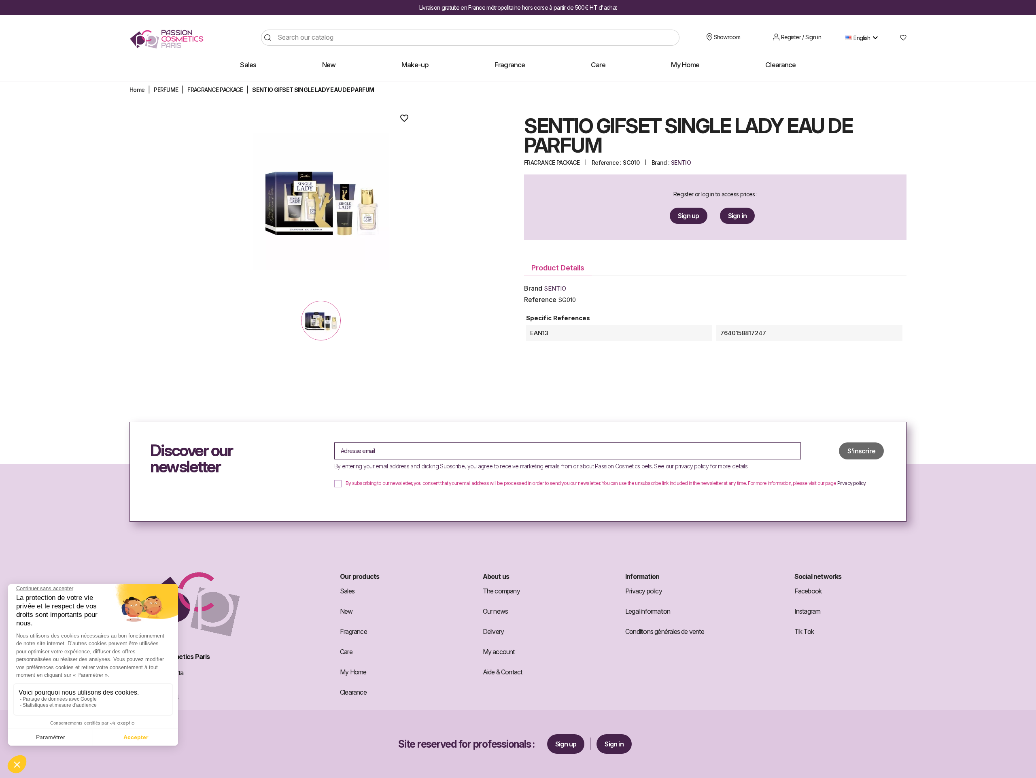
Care (346, 652)
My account (499, 652)
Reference (540, 299)
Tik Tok (804, 631)
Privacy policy (851, 483)
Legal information (647, 611)
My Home (353, 672)
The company (501, 591)
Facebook (808, 591)
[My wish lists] (900, 38)
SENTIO (681, 162)
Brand (533, 288)
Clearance (353, 692)
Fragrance (353, 631)
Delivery (493, 631)
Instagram (807, 611)
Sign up (688, 216)
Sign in (737, 216)
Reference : (606, 162)
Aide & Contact (502, 672)
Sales (347, 591)
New (346, 611)
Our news (495, 611)
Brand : (660, 162)
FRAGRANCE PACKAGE (552, 162)
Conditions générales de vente (664, 631)
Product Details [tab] (557, 268)
